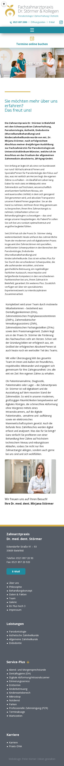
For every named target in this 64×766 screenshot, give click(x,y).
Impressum (15, 609)
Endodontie (15, 643)
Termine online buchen (32, 44)
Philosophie (15, 586)
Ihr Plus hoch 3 (17, 606)
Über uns (14, 583)
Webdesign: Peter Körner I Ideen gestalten (32, 759)
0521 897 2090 (20, 22)
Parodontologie (17, 631)
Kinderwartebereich (19, 692)
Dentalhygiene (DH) (20, 673)
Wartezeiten (15, 715)
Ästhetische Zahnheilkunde (24, 635)
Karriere (13, 742)
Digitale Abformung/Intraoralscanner (29, 677)
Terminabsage (17, 711)
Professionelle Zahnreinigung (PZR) (28, 708)
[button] (32, 30)
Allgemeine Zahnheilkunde (23, 639)
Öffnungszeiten (38, 22)
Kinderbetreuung (18, 688)
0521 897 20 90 (24, 558)
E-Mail (52, 22)
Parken (13, 704)
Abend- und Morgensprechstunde (27, 669)
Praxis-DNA (15, 746)
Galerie (13, 602)
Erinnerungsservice (19, 681)
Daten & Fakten (18, 594)
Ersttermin (14, 685)
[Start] (32, 11)
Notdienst (14, 700)
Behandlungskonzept (20, 590)
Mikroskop (15, 696)
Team (12, 598)
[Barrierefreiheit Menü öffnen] (3, 4)
